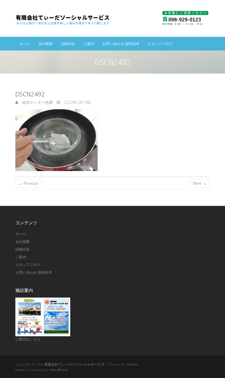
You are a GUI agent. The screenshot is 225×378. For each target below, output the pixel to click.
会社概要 (45, 43)
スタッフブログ (160, 43)
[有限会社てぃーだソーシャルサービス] (112, 18)
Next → (199, 183)
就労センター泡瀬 (37, 102)
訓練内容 (68, 43)
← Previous (28, 183)
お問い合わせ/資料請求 (120, 43)
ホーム (24, 43)
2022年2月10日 (77, 102)
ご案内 (88, 43)
